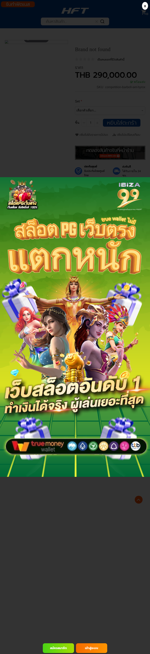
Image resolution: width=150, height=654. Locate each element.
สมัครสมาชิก (58, 648)
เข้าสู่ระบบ (91, 648)
